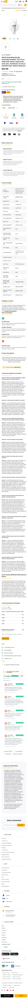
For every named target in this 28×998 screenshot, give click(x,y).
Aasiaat (4, 932)
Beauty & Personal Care (13, 8)
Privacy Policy (17, 985)
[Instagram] (5, 990)
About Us (4, 838)
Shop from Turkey (7, 978)
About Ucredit (5, 879)
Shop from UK (14, 972)
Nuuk (3, 925)
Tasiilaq (4, 939)
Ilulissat (4, 935)
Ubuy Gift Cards (6, 881)
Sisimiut (3, 928)
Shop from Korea (6, 976)
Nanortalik (4, 942)
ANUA (3, 10)
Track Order (5, 850)
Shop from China (16, 976)
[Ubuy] (6, 1)
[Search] (25, 5)
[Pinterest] (14, 990)
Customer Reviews (6, 872)
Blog (3, 884)
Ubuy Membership (6, 859)
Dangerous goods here (11, 311)
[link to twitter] (17, 39)
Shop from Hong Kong (17, 974)
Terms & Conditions (7, 985)
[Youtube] (8, 990)
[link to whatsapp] (10, 39)
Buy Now (20, 130)
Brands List (4, 870)
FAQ (3, 877)
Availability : (5, 73)
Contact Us (4, 840)
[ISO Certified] (15, 966)
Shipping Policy (5, 854)
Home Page (4, 8)
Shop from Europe (17, 978)
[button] (17, 1)
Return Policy (5, 874)
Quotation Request (6, 843)
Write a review (5, 638)
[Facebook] (3, 990)
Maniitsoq (4, 937)
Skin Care (21, 8)
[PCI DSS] (5, 966)
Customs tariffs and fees (8, 852)
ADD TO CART (7, 995)
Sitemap (4, 847)
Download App (5, 868)
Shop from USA (6, 972)
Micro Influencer (6, 857)
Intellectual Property (7, 845)
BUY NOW (21, 995)
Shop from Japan (7, 974)
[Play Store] (14, 954)
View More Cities (6, 944)
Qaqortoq (4, 930)
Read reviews (6, 680)
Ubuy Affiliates (5, 886)
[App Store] (6, 954)
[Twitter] (11, 990)
